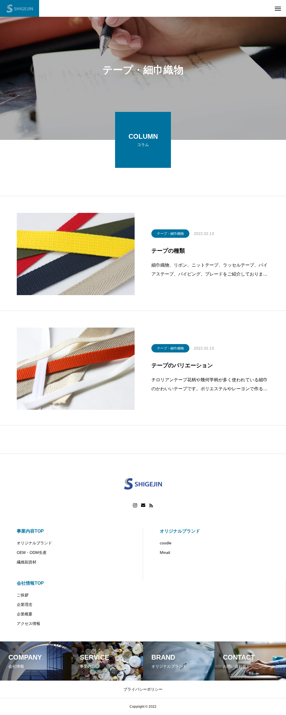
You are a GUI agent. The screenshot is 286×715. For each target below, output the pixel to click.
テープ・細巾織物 (170, 234)
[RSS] (151, 505)
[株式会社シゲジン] (19, 8)
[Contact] (143, 505)
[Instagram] (135, 505)
